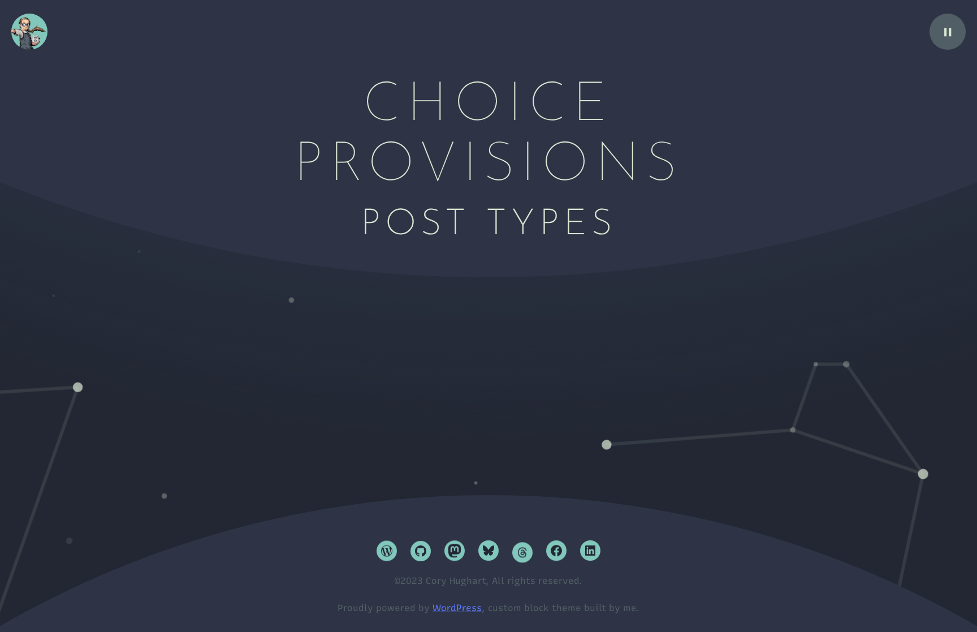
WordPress (457, 608)
